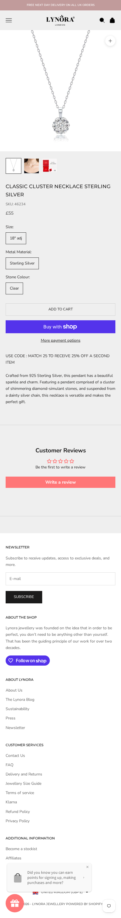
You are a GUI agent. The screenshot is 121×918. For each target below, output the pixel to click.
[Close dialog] (117, 433)
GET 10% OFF (60, 484)
